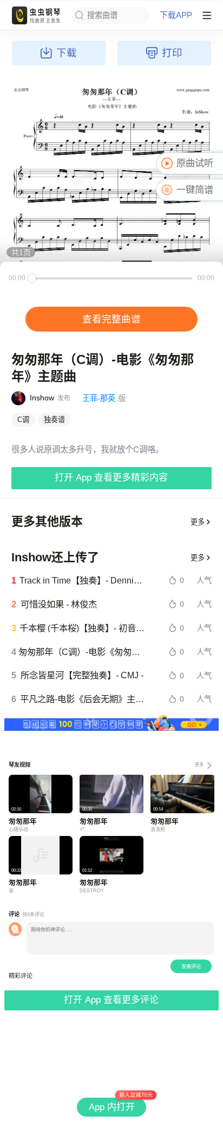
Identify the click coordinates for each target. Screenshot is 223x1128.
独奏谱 (54, 420)
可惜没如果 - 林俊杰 (59, 604)
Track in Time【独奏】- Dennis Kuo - (82, 580)
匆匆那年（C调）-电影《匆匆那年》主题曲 (81, 651)
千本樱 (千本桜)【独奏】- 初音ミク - (82, 628)
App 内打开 (112, 1107)
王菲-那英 (98, 398)
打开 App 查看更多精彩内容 (111, 477)
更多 (198, 522)
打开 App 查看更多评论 (111, 1000)
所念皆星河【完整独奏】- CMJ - (82, 675)
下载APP (176, 15)
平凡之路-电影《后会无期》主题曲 (82, 699)
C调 (23, 420)
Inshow (42, 397)
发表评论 (191, 966)
